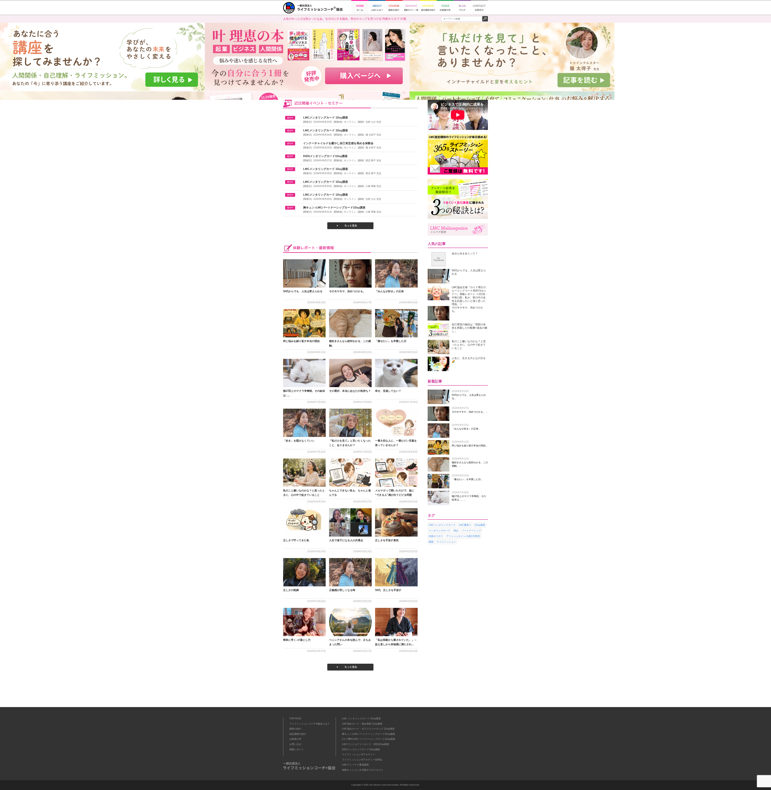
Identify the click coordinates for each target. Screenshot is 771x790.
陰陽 (431, 541)
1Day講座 (479, 525)
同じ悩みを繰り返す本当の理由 (301, 341)
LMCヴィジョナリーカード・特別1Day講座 (365, 744)
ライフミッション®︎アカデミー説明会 (362, 759)
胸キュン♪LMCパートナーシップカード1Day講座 (368, 734)
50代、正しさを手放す (388, 590)
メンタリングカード (439, 530)
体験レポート (296, 749)
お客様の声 (295, 739)
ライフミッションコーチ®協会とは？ (309, 723)
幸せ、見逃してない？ (388, 390)
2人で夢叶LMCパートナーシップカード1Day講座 (368, 739)
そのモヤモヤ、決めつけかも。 (347, 291)
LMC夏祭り (465, 525)
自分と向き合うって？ (465, 253)
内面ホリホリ (436, 536)
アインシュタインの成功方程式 (463, 536)
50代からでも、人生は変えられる (302, 291)
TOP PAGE (295, 718)
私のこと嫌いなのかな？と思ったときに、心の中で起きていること (469, 345)
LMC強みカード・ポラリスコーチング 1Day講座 (368, 728)
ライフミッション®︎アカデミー (358, 754)
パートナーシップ (471, 530)
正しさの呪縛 (291, 590)
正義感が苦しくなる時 (342, 590)
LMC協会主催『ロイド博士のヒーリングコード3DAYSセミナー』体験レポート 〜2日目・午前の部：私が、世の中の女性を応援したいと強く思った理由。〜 (470, 296)
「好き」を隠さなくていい (298, 440)
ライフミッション (446, 541)
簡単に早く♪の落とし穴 (297, 639)
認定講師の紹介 (297, 734)
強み (456, 530)
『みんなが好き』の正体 (389, 291)
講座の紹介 (295, 728)
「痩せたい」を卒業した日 (390, 341)
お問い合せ (295, 744)
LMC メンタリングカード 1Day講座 (361, 718)
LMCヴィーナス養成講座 (355, 764)
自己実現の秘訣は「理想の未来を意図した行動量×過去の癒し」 (469, 328)
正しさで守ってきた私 (296, 540)
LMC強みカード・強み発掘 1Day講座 (362, 723)
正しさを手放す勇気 (387, 540)
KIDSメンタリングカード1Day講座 (361, 749)
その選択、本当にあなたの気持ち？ (350, 390)
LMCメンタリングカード (442, 525)
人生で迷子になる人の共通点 (346, 540)
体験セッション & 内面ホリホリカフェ (362, 770)
